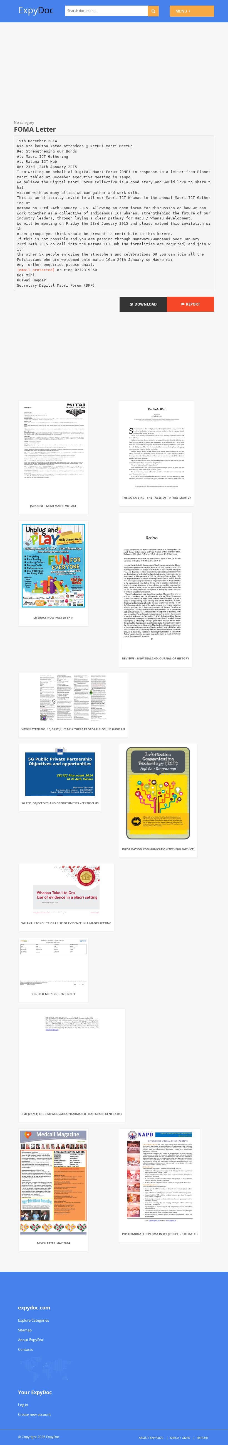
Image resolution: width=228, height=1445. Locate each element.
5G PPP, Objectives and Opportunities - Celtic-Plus (60, 803)
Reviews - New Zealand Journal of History (155, 658)
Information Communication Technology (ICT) (158, 849)
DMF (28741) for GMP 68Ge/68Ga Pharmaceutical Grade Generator (71, 1114)
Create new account (34, 1414)
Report (192, 304)
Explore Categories (33, 1320)
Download (145, 304)
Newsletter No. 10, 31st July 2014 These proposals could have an (73, 729)
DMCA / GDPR (180, 1438)
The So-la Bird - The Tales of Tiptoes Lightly (156, 497)
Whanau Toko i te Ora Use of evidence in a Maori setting (66, 923)
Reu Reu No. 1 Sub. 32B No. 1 (53, 994)
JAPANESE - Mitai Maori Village (53, 506)
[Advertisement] (114, 72)
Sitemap (25, 1330)
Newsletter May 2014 (53, 1243)
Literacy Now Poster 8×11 (53, 617)
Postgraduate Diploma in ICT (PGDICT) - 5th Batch (160, 1234)
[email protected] (36, 270)
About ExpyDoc (31, 1339)
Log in (23, 1404)
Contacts (25, 1349)
